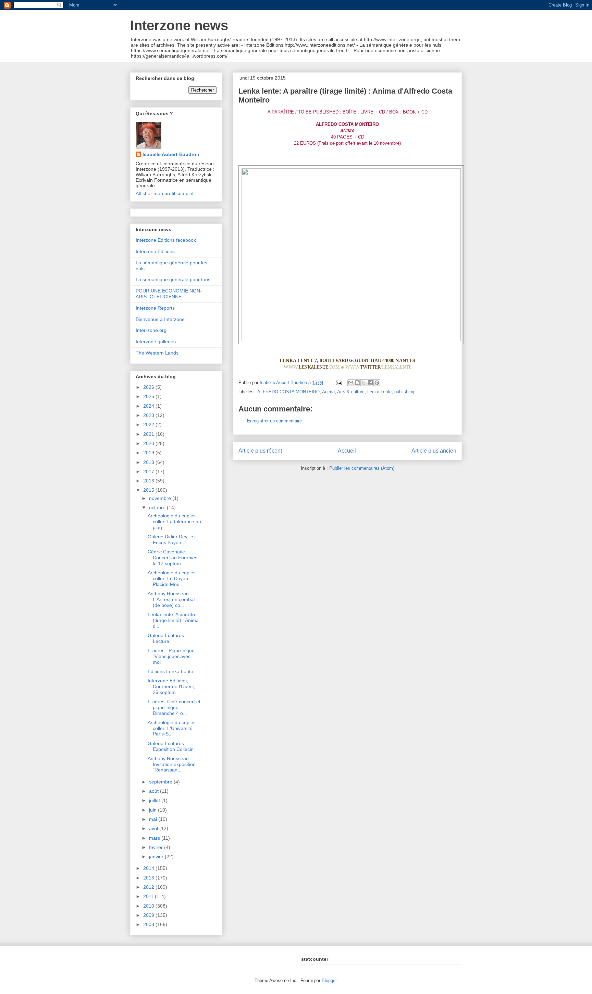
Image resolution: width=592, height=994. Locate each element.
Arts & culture (351, 391)
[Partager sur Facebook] (370, 382)
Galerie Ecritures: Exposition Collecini (171, 746)
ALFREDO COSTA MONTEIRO (288, 391)
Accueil (347, 451)
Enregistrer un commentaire (274, 420)
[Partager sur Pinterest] (376, 382)
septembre (161, 782)
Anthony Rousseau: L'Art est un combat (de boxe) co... (171, 599)
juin (153, 810)
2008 (149, 924)
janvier (157, 856)
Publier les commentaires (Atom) (361, 468)
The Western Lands (157, 353)
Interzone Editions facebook (166, 240)
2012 (149, 887)
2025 (149, 396)
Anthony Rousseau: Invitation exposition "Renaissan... (172, 764)
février (156, 847)
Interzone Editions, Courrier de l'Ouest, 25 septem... (171, 686)
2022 (149, 424)
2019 (149, 452)
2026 (149, 387)
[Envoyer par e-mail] (350, 382)
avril (154, 828)
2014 (149, 868)
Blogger (329, 980)
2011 (149, 896)
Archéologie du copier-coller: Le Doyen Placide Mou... (172, 578)
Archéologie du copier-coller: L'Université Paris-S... (172, 728)
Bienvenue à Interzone (160, 319)
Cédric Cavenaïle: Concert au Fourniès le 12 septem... (172, 557)
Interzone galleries (156, 341)
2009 (149, 915)
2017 (149, 471)
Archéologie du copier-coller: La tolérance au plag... (174, 521)
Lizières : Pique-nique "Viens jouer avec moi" (171, 656)
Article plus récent (260, 451)
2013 (149, 878)
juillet (155, 800)
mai (153, 819)
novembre (160, 498)
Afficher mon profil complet (165, 193)
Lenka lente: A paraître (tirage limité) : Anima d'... (173, 620)
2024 (149, 406)
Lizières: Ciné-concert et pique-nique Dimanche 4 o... (174, 707)
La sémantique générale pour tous (173, 279)
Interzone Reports (155, 308)
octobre (158, 507)
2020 (149, 443)
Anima (328, 391)
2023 (149, 415)
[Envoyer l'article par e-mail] (338, 382)
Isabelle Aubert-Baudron (171, 154)
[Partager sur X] (363, 382)
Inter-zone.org (151, 330)
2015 (149, 490)
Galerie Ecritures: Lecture (166, 638)
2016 (149, 480)
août (154, 791)
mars (155, 838)
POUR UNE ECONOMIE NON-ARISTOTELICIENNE (169, 293)
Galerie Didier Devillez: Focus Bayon (172, 539)
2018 (149, 462)
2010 (149, 906)
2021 (149, 434)
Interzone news (179, 25)
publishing (404, 391)
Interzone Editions (155, 251)
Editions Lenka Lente (170, 671)
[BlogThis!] (357, 382)
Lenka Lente (379, 391)
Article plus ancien (433, 451)
